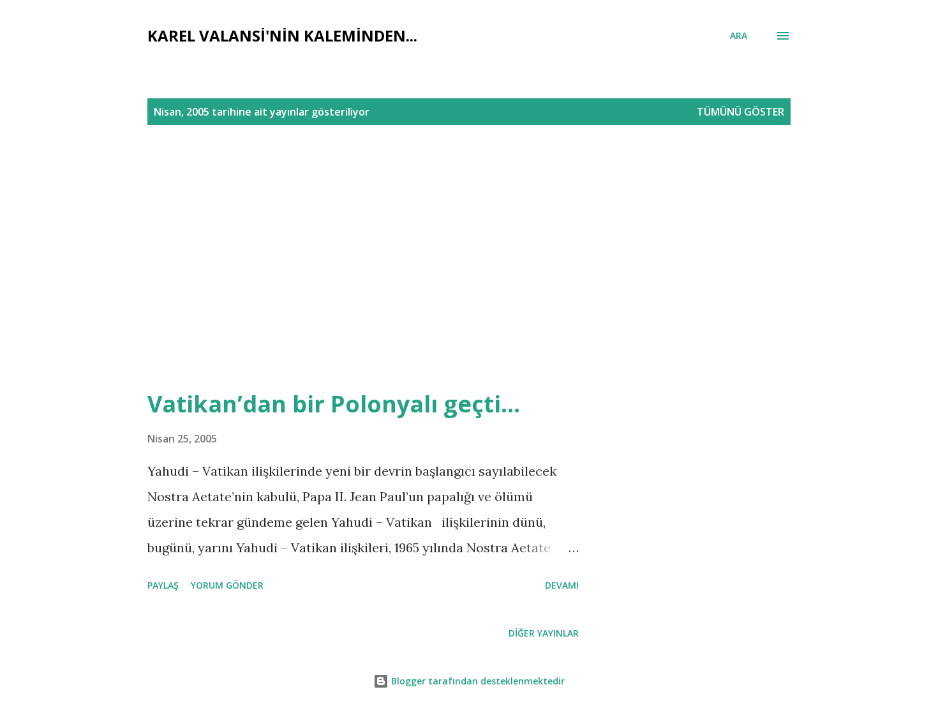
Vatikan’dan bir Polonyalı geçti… (333, 403)
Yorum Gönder (227, 585)
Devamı (562, 585)
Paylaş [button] (163, 585)
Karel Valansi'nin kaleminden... (282, 35)
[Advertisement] (512, 245)
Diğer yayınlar (544, 633)
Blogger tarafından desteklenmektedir (477, 681)
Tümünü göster (740, 112)
